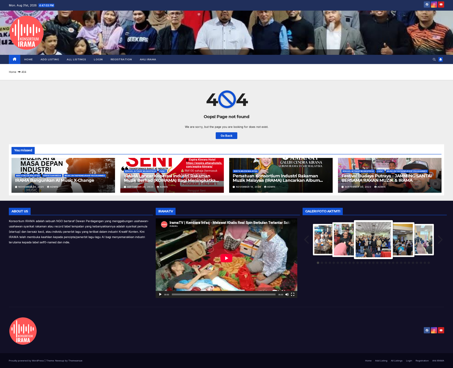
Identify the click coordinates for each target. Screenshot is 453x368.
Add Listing (50, 59)
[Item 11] (357, 263)
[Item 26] (417, 263)
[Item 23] (405, 263)
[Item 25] (413, 263)
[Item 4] (330, 263)
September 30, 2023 (358, 187)
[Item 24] (409, 263)
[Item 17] (381, 263)
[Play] (160, 294)
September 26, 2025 (140, 187)
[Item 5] (333, 263)
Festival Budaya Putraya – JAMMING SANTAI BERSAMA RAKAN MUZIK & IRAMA (387, 178)
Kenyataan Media (52, 176)
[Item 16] (377, 263)
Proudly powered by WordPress (27, 360)
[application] (226, 258)
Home (28, 59)
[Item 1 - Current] (318, 263)
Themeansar (75, 360)
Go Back (226, 135)
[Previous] (307, 239)
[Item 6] (338, 263)
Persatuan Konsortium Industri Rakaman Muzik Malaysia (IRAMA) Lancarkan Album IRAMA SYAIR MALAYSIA (276, 180)
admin (54, 187)
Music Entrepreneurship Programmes (85, 176)
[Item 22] (401, 263)
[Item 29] (429, 263)
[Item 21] (397, 263)
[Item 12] (361, 263)
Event (163, 171)
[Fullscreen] (292, 294)
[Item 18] (385, 263)
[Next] (440, 239)
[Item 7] (341, 263)
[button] (434, 59)
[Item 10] (353, 263)
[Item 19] (389, 263)
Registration (121, 59)
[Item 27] (421, 263)
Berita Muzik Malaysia (28, 176)
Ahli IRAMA (148, 59)
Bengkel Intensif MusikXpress (140, 171)
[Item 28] (425, 263)
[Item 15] (373, 263)
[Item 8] (345, 263)
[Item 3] (326, 263)
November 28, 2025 (31, 187)
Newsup (59, 360)
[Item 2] (322, 263)
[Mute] (287, 294)
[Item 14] (369, 263)
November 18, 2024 (249, 187)
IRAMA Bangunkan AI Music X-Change (54, 180)
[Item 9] (349, 263)
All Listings (76, 59)
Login (98, 59)
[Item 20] (393, 263)
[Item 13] (365, 263)
